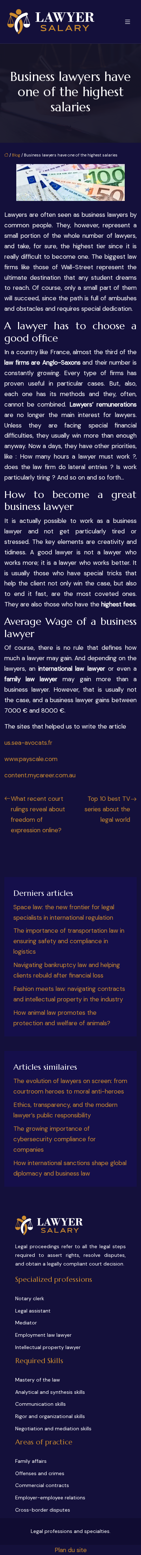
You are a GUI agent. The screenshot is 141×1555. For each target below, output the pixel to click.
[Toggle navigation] (128, 22)
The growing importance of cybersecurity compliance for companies (54, 1139)
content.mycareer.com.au (40, 775)
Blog (16, 155)
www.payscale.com (30, 759)
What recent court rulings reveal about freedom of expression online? (38, 814)
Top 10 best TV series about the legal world (107, 809)
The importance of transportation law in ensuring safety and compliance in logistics (68, 941)
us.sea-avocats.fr (28, 743)
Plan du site (71, 1550)
